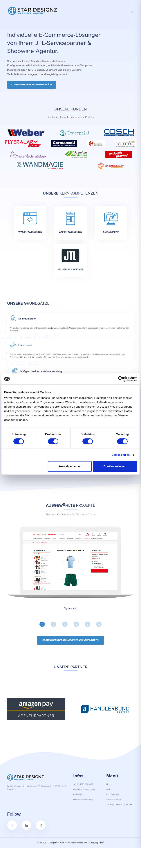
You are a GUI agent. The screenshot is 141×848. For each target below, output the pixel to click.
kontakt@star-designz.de (84, 789)
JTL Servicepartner (45, 786)
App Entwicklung (113, 799)
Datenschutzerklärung (83, 799)
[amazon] (36, 709)
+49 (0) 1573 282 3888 (83, 784)
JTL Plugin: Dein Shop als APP (119, 804)
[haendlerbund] (105, 709)
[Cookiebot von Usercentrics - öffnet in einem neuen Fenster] (121, 379)
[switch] (53, 441)
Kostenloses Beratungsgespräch (31, 84)
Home (109, 784)
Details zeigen (120, 454)
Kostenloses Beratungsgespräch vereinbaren (70, 640)
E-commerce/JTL (113, 794)
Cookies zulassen (115, 466)
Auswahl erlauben (69, 466)
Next (136, 709)
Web (108, 789)
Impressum (78, 794)
